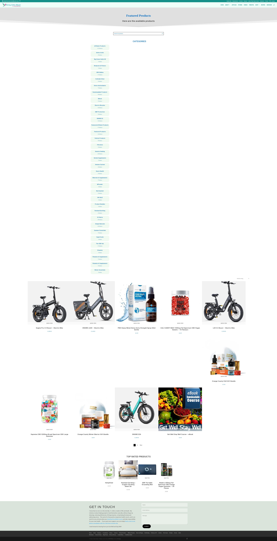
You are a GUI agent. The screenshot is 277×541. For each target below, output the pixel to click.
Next (141, 445)
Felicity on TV (154, 532)
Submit (146, 526)
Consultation (105, 532)
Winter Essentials (100, 271)
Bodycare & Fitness (100, 67)
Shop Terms (105, 534)
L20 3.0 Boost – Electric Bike (224, 328)
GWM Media (110, 538)
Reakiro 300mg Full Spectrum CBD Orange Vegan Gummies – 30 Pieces (166, 485)
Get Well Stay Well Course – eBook (180, 434)
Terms (266, 1)
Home (222, 4)
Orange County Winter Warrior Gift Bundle (93, 434)
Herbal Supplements (100, 159)
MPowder (100, 185)
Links (179, 532)
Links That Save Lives (253, 1)
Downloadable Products (100, 93)
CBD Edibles (100, 73)
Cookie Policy (120, 534)
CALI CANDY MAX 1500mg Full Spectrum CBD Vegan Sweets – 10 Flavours (180, 329)
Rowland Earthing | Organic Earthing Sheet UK (128, 484)
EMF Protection (100, 113)
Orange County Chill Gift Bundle (224, 381)
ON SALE (100, 199)
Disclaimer (91, 534)
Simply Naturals (100, 225)
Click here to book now (111, 523)
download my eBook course (115, 519)
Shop (256, 4)
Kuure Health (100, 172)
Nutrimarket (100, 192)
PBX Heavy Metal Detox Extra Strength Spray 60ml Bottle (137, 329)
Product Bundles (100, 205)
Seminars (269, 4)
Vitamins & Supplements (100, 258)
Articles (234, 4)
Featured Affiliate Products (100, 126)
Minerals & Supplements (100, 179)
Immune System (100, 166)
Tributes (251, 4)
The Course (165, 532)
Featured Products (100, 133)
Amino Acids (100, 54)
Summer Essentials (100, 232)
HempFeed (109, 483)
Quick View (109, 478)
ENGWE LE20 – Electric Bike (93, 328)
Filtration (100, 146)
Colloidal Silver (100, 80)
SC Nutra (100, 218)
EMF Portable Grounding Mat (147, 483)
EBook (100, 100)
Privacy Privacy (112, 534)
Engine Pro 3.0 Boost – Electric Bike (49, 328)
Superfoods (100, 238)
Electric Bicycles (100, 106)
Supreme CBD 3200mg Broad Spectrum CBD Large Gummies (49, 435)
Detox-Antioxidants (100, 87)
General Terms (98, 534)
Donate (245, 1)
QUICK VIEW (49, 323)
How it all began (139, 532)
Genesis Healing (100, 153)
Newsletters (235, 1)
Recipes (263, 4)
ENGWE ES (100, 120)
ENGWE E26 (136, 434)
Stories (240, 4)
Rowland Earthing (100, 212)
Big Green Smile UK (100, 60)
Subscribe (229, 1)
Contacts (262, 1)
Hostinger (119, 538)
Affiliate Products (100, 47)
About (227, 4)
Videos (245, 4)
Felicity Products (100, 139)
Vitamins (100, 251)
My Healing (147, 532)
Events (241, 1)
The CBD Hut (100, 245)
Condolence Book (128, 534)
